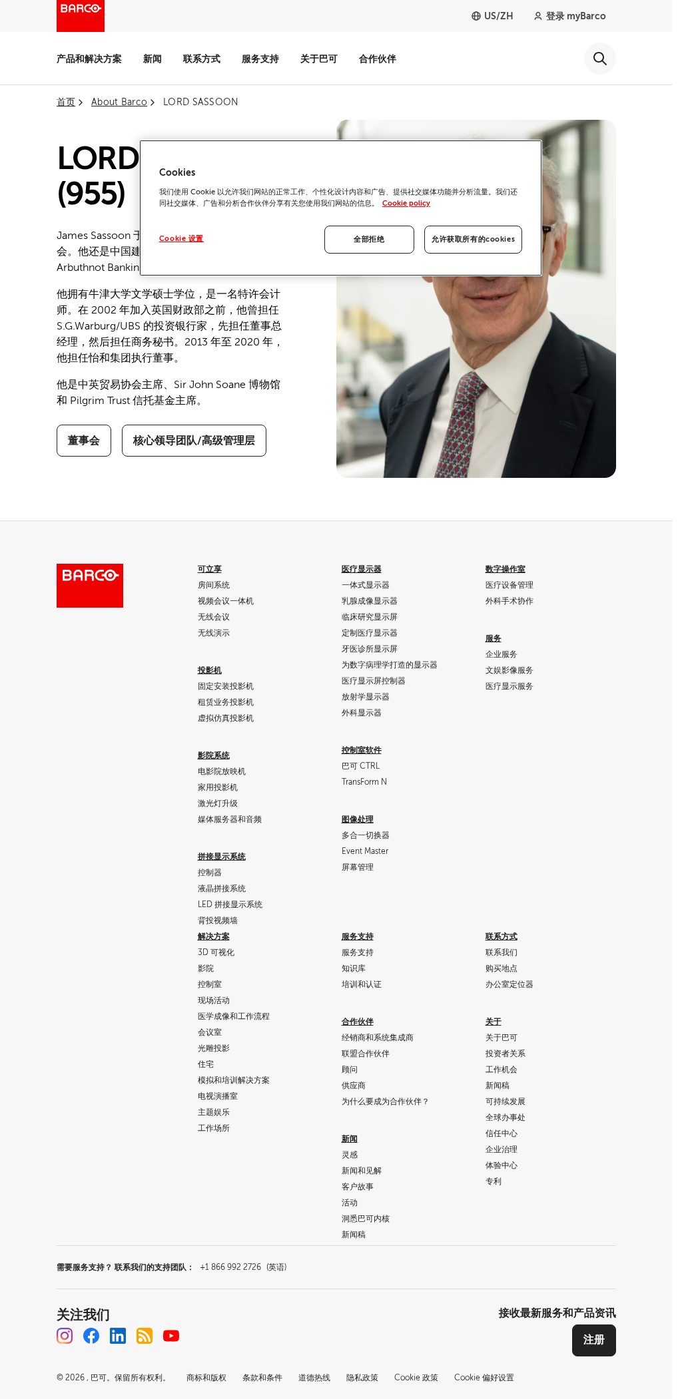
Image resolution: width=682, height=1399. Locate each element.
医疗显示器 (362, 569)
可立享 (210, 569)
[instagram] (65, 1336)
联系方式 (201, 58)
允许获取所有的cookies (473, 239)
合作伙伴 (377, 58)
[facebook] (91, 1336)
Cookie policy (406, 203)
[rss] (145, 1336)
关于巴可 (319, 58)
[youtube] (171, 1336)
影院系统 (214, 755)
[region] (340, 208)
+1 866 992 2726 (243, 1267)
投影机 (210, 670)
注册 (594, 1340)
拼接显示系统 (222, 856)
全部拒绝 (369, 239)
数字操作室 (505, 569)
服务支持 (260, 58)
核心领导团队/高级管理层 (194, 441)
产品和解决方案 (89, 58)
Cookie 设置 (181, 238)
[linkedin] (118, 1336)
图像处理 (358, 819)
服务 (494, 638)
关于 (494, 1021)
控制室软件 (362, 750)
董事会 (84, 441)
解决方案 (214, 936)
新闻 (152, 58)
